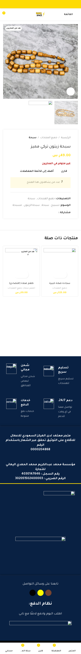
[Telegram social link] (36, 212)
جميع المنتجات (48, 137)
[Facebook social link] (55, 212)
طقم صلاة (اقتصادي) (21, 283)
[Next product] (12, 138)
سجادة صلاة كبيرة (59, 283)
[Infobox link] (59, 376)
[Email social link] (45, 212)
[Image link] (59, 509)
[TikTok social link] (35, 4)
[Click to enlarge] (70, 91)
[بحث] (13, 14)
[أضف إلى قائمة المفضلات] (56, 274)
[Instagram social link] (45, 4)
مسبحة (17, 205)
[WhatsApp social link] (40, 212)
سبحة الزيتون (32, 205)
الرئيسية (65, 137)
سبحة (33, 137)
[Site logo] (40, 14)
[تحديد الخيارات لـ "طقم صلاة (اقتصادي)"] (25, 274)
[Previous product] (21, 138)
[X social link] (50, 212)
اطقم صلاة (29, 288)
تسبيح (55, 205)
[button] (63, 274)
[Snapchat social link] (40, 4)
